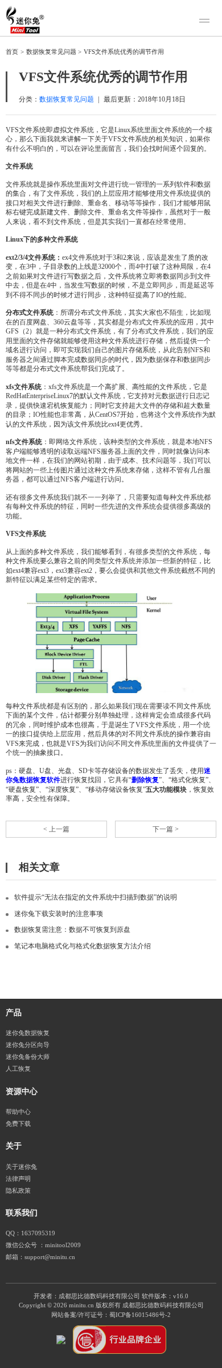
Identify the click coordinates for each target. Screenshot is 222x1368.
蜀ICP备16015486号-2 (140, 1315)
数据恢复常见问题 (51, 52)
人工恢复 (18, 1069)
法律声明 (18, 1179)
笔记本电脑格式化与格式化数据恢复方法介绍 (82, 946)
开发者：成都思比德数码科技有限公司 (87, 1296)
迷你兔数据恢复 (28, 1033)
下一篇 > (166, 829)
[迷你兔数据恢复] (25, 19)
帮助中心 (18, 1112)
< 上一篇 (56, 829)
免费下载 (18, 1124)
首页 (12, 52)
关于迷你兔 (21, 1167)
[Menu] (206, 22)
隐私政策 (18, 1191)
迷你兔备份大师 (28, 1057)
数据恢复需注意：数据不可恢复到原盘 (72, 930)
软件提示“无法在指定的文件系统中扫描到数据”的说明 (95, 897)
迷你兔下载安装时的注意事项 (58, 914)
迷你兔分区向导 (28, 1045)
